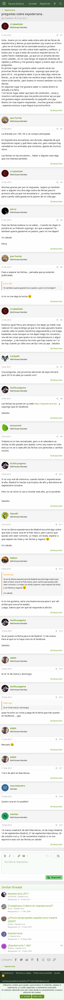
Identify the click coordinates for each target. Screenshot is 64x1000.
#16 (61, 739)
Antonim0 (15, 425)
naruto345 (12, 896)
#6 (61, 320)
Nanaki (14, 513)
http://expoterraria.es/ (45, 403)
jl (8, 936)
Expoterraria (23, 896)
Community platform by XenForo (25, 981)
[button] (5, 856)
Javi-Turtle (16, 117)
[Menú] (4, 3)
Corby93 (14, 356)
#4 (61, 220)
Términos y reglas (23, 973)
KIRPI (13, 657)
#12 (61, 569)
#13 (61, 631)
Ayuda (57, 973)
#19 (61, 825)
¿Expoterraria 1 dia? (19, 945)
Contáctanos (7, 973)
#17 (61, 768)
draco (10, 908)
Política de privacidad (42, 973)
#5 (61, 267)
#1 (61, 35)
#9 (61, 436)
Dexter (10, 924)
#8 (61, 398)
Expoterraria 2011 (18, 893)
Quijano (11, 948)
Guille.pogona (18, 387)
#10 (61, 474)
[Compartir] (57, 35)
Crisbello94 (8, 18)
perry (13, 209)
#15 (61, 697)
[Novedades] (54, 3)
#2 (61, 129)
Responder (57, 110)
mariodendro (17, 785)
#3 (61, 182)
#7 (61, 367)
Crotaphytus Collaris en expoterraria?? (30, 905)
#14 (61, 669)
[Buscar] (60, 3)
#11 (61, 524)
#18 (61, 796)
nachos (14, 814)
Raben (13, 557)
